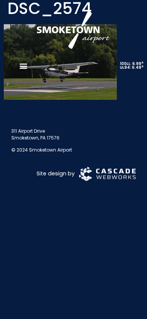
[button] (23, 65)
